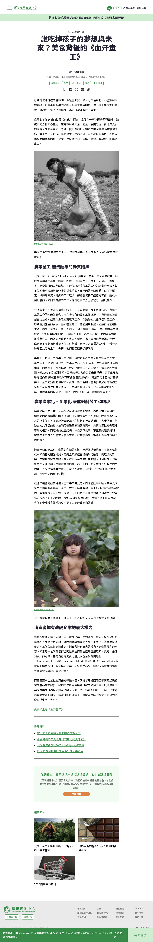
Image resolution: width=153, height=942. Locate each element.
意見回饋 (139, 916)
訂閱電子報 (129, 8)
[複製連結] (88, 89)
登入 (117, 8)
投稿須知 (81, 916)
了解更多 (118, 935)
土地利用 (98, 83)
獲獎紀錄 (120, 916)
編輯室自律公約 (84, 912)
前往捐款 (76, 794)
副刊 (71, 72)
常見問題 (120, 912)
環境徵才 (81, 908)
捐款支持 (141, 8)
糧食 (87, 83)
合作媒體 (139, 912)
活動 (99, 908)
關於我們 (120, 908)
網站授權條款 (103, 912)
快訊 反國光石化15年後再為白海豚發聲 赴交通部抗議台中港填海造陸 (96, 17)
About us (139, 908)
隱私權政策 (102, 916)
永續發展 (55, 83)
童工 (66, 83)
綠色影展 (79, 72)
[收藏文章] (64, 89)
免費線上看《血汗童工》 (44, 243)
